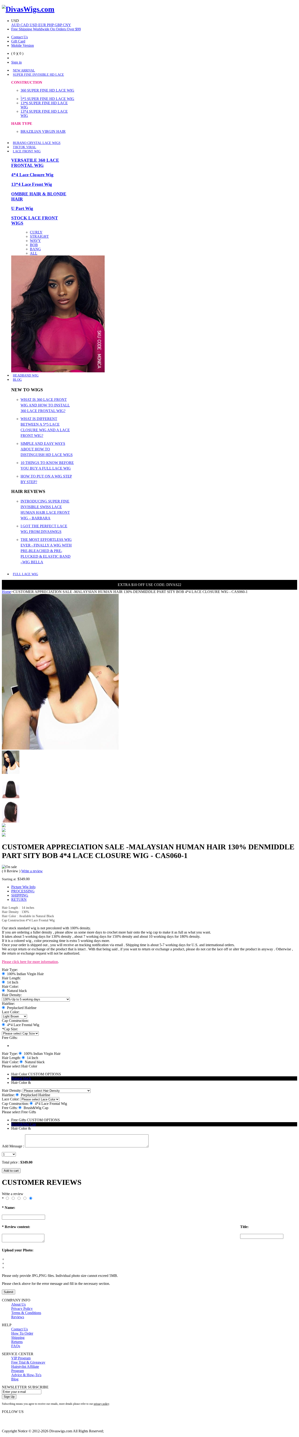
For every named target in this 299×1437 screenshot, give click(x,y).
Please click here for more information (30, 962)
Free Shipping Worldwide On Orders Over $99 (46, 29)
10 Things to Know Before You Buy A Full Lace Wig (47, 465)
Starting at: (9, 879)
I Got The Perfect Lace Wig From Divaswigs (44, 529)
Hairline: (8, 1004)
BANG (35, 249)
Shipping (18, 1338)
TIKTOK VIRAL (24, 147)
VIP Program (21, 1358)
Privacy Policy (22, 1309)
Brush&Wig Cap (23, 1124)
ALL (33, 253)
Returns (17, 1342)
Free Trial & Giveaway (28, 1362)
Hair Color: (10, 986)
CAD (25, 25)
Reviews (17, 1317)
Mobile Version (22, 45)
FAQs (15, 1346)
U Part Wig (22, 208)
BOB (34, 245)
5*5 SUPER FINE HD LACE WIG (47, 99)
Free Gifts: (10, 1038)
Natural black (21, 1078)
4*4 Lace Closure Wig (32, 174)
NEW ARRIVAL (24, 70)
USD (34, 25)
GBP (59, 25)
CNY (67, 25)
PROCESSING (23, 891)
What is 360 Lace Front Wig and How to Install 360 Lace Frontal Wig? (45, 405)
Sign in (16, 62)
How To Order (22, 1333)
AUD (16, 25)
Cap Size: (10, 1029)
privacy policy (101, 1403)
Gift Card (18, 41)
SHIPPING (19, 895)
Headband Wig (26, 375)
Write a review (32, 871)
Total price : (11, 1162)
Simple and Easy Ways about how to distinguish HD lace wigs (47, 449)
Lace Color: (10, 1012)
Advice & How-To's (26, 1375)
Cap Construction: (15, 1021)
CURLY (36, 232)
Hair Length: (11, 978)
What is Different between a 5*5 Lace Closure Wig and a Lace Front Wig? (45, 427)
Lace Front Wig (27, 151)
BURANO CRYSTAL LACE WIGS (37, 143)
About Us (18, 1304)
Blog (17, 379)
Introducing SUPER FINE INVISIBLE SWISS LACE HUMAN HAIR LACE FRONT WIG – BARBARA (45, 509)
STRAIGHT (39, 236)
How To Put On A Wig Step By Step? (46, 479)
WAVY (35, 241)
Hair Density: (12, 995)
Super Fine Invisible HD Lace (38, 74)
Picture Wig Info (23, 887)
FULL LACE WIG (25, 574)
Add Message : (13, 1146)
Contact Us (19, 37)
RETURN (19, 900)
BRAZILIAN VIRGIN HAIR (43, 131)
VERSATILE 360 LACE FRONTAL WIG (35, 163)
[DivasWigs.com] (28, 9)
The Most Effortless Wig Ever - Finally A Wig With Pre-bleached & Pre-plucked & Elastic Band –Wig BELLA (46, 551)
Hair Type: (10, 970)
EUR (42, 25)
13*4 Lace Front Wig (31, 184)
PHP (51, 25)
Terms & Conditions (26, 1313)
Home (6, 592)
